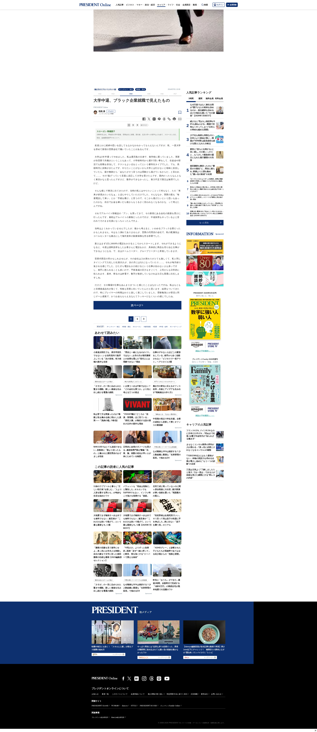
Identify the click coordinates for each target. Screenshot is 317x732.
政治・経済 (150, 5)
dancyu (125, 706)
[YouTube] (166, 678)
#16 (161, 94)
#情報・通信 (140, 89)
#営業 (155, 327)
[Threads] (152, 678)
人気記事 (120, 5)
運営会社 (204, 694)
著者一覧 (105, 694)
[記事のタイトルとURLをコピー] (169, 119)
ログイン (220, 5)
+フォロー (111, 111)
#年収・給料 (163, 327)
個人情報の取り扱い (155, 694)
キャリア (161, 5)
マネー (139, 5)
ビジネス (130, 5)
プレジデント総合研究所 (100, 717)
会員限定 (186, 5)
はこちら (205, 351)
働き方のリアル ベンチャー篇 (105, 89)
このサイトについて (120, 694)
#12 (99, 94)
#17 (175, 94)
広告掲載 (194, 694)
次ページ (144, 125)
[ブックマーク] (179, 112)
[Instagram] (144, 678)
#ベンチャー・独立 (126, 89)
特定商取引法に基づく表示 (177, 694)
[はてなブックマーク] (136, 678)
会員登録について (138, 694)
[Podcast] (159, 678)
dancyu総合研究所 (117, 717)
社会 (178, 5)
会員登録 (233, 5)
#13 (112, 94)
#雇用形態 (147, 327)
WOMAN (115, 706)
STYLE (134, 706)
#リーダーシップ (175, 327)
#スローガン (137, 327)
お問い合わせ (216, 694)
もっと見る (204, 223)
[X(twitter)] (129, 679)
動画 (195, 5)
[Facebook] (123, 678)
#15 (148, 94)
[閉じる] (315, 730)
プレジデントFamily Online (170, 706)
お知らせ (95, 694)
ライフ (171, 5)
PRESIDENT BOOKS (148, 706)
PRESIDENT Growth (100, 706)
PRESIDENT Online (100, 107)
